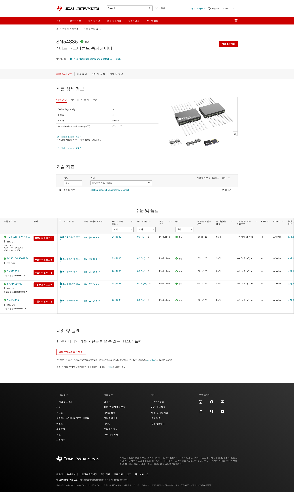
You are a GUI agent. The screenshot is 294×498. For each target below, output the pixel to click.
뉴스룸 (59, 412)
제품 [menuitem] (58, 20)
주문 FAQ (155, 418)
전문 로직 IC (92, 29)
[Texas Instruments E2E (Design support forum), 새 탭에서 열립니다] (211, 412)
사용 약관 (151, 360)
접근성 (59, 474)
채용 (58, 407)
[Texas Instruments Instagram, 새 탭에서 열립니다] (200, 403)
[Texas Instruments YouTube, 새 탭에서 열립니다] (222, 412)
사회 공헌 (60, 440)
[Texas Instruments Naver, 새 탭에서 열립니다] (222, 403)
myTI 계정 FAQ (111, 434)
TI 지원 (109, 366)
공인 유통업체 (158, 423)
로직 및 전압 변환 (70, 29)
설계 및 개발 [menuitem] (94, 20)
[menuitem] (235, 20)
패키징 (107, 423)
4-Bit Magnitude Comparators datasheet (93, 59)
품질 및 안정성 (111, 429)
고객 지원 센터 (111, 418)
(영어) (118, 59)
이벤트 (59, 423)
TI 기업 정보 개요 (64, 401)
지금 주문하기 (228, 44)
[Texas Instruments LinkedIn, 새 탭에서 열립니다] (200, 412)
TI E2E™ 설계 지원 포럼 (114, 407)
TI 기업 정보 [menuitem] (152, 20)
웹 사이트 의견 (142, 474)
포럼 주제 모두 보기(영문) (71, 351)
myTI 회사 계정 (158, 407)
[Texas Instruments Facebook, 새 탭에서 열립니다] (211, 403)
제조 (58, 434)
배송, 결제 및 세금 (159, 412)
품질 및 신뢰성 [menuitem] (114, 20)
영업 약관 (105, 474)
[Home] (77, 8)
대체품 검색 (109, 412)
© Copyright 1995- (67, 480)
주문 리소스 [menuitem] (133, 20)
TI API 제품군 (157, 401)
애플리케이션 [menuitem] (74, 20)
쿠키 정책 (71, 474)
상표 (129, 474)
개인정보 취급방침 (88, 474)
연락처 (107, 401)
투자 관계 (60, 429)
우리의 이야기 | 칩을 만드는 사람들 (72, 418)
